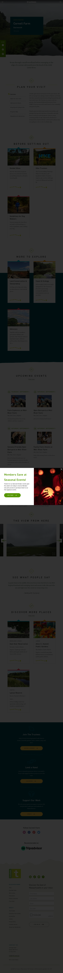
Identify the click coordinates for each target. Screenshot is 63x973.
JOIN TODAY (10, 495)
